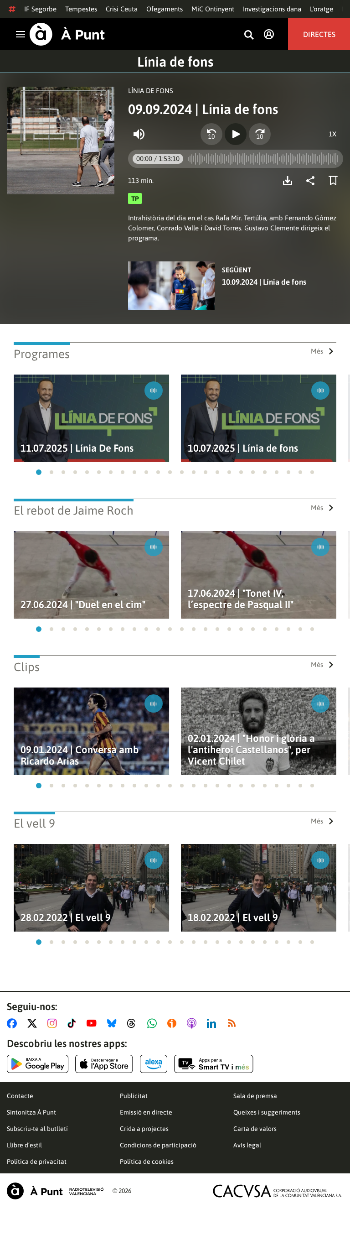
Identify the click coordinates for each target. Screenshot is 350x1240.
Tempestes (81, 9)
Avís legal (247, 1145)
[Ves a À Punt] (67, 34)
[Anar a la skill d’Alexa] (153, 1064)
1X (332, 134)
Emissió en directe (146, 1112)
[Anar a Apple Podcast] (193, 1023)
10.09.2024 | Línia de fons (264, 282)
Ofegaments (164, 9)
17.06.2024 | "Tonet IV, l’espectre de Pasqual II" (240, 599)
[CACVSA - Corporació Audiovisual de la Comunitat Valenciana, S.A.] (277, 1191)
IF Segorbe (40, 9)
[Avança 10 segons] (260, 134)
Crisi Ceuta (122, 9)
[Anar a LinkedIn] (213, 1023)
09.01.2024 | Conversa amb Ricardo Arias (80, 755)
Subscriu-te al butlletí (37, 1128)
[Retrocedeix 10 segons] (211, 134)
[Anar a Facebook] (14, 1023)
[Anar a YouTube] (93, 1023)
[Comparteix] (312, 180)
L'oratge (321, 9)
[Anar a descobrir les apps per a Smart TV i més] (213, 1064)
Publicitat (134, 1095)
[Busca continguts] (248, 35)
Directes (319, 34)
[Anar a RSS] (233, 1023)
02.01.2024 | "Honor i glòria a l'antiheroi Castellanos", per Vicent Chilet (251, 750)
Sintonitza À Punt (31, 1112)
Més (317, 351)
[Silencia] (139, 134)
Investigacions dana (272, 9)
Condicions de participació (158, 1145)
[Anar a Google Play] (37, 1064)
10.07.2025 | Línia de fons (243, 448)
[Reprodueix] (236, 134)
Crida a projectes (144, 1128)
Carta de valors (255, 1128)
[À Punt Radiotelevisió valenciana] (55, 1191)
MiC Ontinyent (212, 9)
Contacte (20, 1095)
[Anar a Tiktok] (73, 1023)
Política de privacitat (37, 1161)
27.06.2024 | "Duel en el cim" (83, 604)
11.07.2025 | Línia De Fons (77, 448)
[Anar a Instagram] (54, 1023)
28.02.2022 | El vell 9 (66, 917)
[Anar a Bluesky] (113, 1023)
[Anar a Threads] (133, 1023)
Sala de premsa (255, 1095)
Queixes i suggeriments (266, 1112)
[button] (38, 472)
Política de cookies (147, 1161)
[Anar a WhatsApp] (153, 1023)
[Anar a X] (34, 1023)
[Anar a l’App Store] (104, 1064)
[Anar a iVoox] (173, 1023)
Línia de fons (175, 61)
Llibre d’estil (24, 1145)
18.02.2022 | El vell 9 (233, 917)
